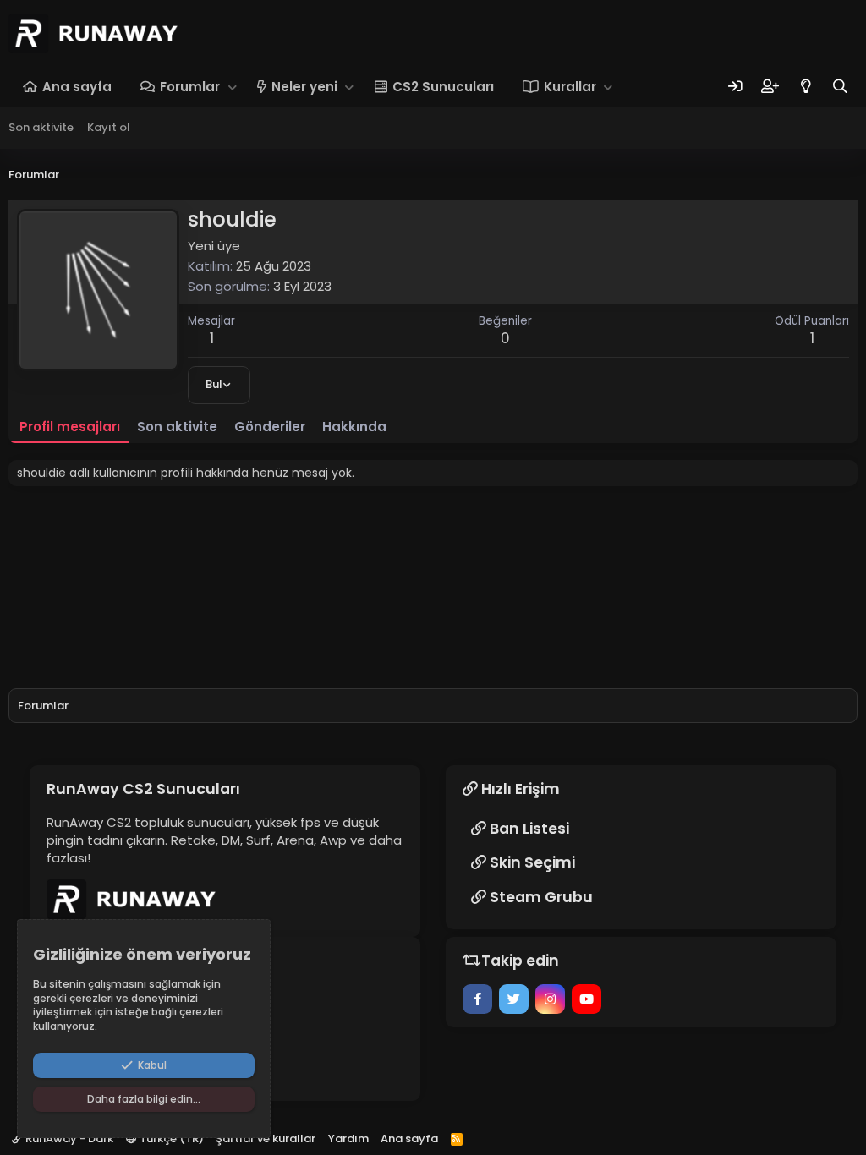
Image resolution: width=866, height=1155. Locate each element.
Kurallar (570, 87)
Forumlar (190, 87)
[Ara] (840, 86)
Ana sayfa (77, 87)
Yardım (348, 1138)
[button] (232, 87)
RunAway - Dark (68, 1138)
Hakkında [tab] (354, 426)
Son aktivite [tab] (177, 426)
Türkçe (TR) (170, 1138)
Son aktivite (41, 127)
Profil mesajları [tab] (69, 426)
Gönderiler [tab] (269, 426)
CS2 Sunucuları (443, 87)
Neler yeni (304, 87)
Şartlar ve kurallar (265, 1138)
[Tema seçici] (805, 86)
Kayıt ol (108, 127)
